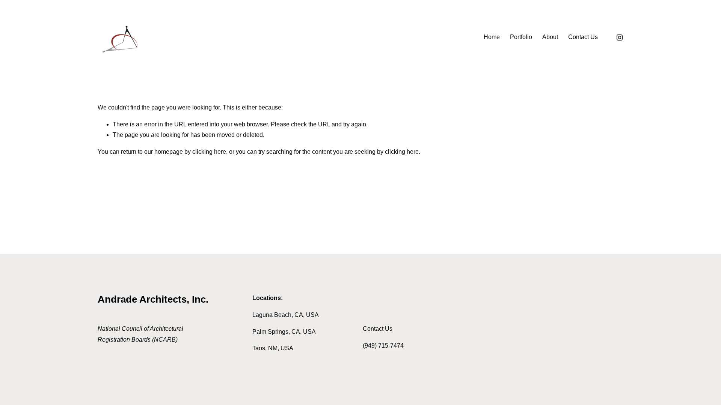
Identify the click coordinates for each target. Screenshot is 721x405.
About (550, 37)
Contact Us (583, 37)
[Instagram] (619, 37)
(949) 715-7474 (383, 345)
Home (492, 37)
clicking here (209, 151)
